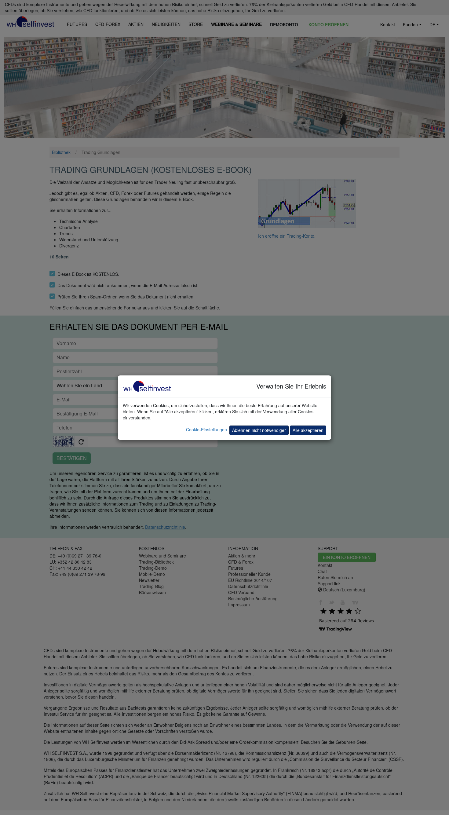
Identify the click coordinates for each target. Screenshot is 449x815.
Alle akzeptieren (308, 430)
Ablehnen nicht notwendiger (259, 430)
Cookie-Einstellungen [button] (206, 429)
